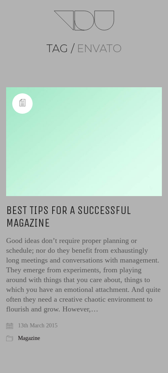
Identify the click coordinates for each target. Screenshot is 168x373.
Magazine (29, 338)
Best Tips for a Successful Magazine (68, 217)
